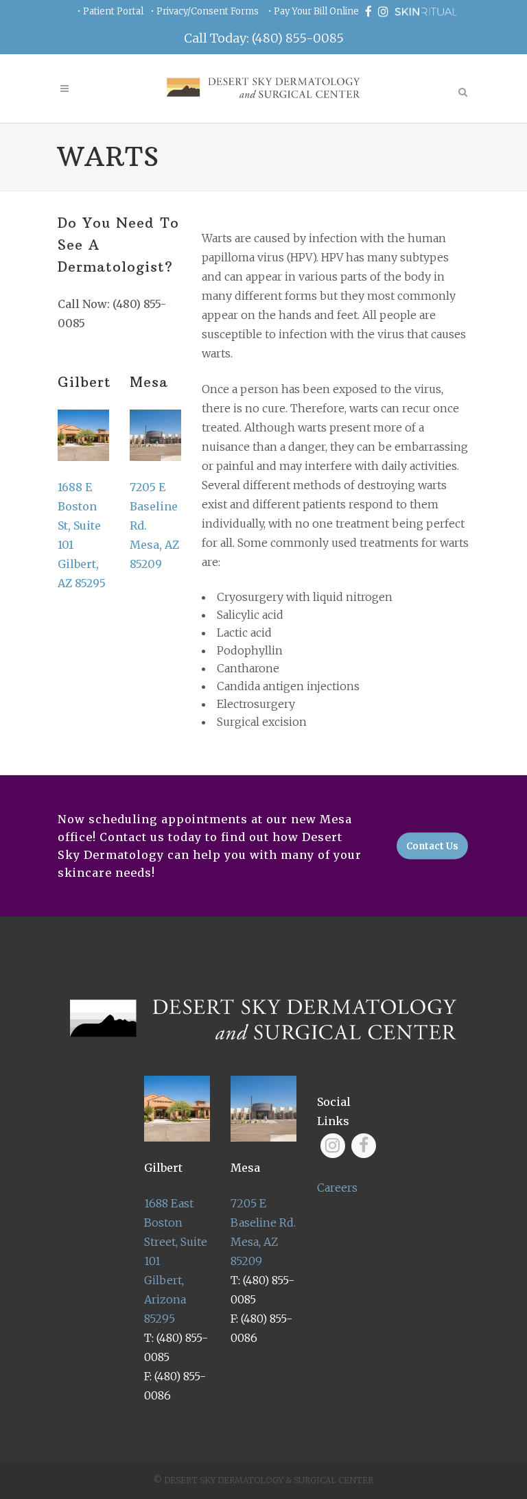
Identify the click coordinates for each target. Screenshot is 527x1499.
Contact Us (432, 846)
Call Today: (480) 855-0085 (264, 38)
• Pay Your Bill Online (313, 11)
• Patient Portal (110, 11)
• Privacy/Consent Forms (204, 11)
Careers (337, 1187)
